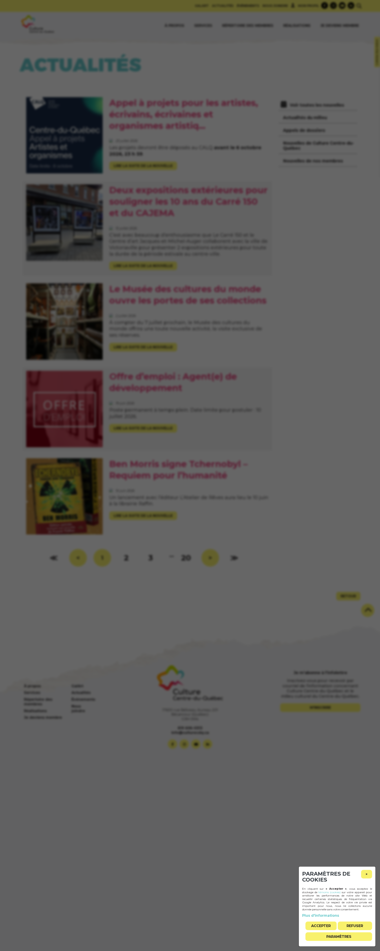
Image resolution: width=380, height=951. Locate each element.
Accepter (321, 926)
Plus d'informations (320, 915)
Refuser (355, 926)
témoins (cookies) (329, 892)
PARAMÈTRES (338, 937)
